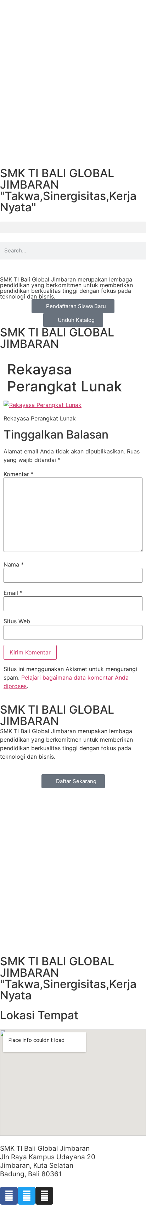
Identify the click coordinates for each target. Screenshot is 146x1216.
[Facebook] (9, 1196)
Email (13, 593)
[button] (73, 227)
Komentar (19, 474)
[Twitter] (26, 1196)
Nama (14, 564)
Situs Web (17, 621)
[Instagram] (44, 1196)
